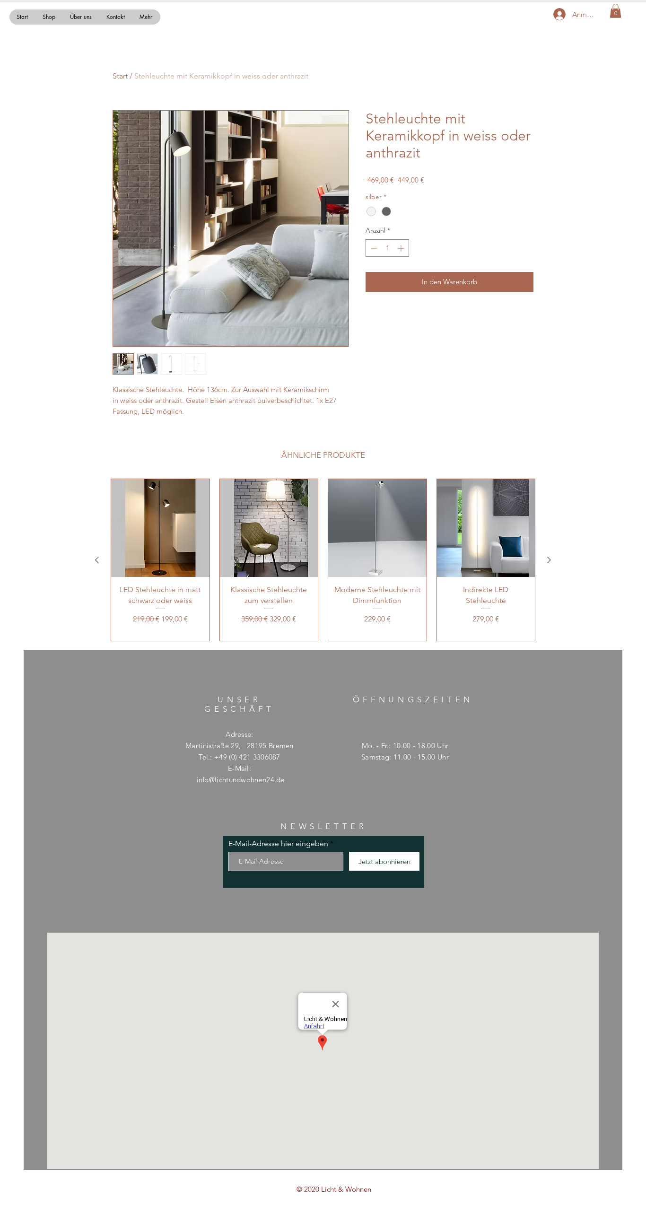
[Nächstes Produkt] (549, 560)
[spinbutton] (387, 248)
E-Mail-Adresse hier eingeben (278, 844)
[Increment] (402, 248)
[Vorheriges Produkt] (97, 560)
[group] (323, 560)
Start (120, 75)
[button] (615, 11)
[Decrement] (373, 248)
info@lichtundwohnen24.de (241, 779)
